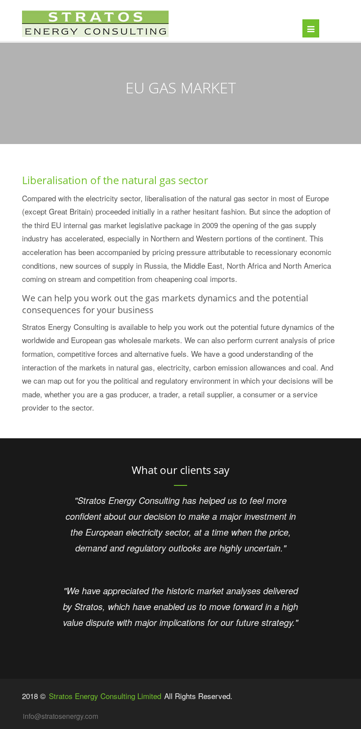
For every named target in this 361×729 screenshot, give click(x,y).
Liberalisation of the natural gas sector (115, 180)
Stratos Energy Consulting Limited (105, 695)
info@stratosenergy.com (60, 716)
